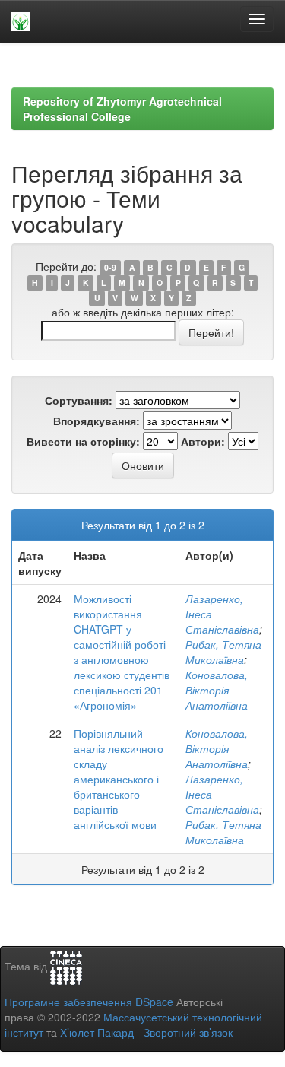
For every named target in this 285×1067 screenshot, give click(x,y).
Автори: (203, 441)
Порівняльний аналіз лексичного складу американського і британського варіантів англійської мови (118, 779)
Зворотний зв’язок (188, 1032)
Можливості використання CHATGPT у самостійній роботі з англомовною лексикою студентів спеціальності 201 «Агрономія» (121, 652)
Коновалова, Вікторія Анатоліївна (216, 690)
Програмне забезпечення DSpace (89, 1001)
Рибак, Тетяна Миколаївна (223, 652)
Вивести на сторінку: (83, 441)
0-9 (110, 267)
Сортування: (78, 400)
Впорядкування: (96, 420)
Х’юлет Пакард (97, 1032)
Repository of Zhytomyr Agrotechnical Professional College (122, 109)
